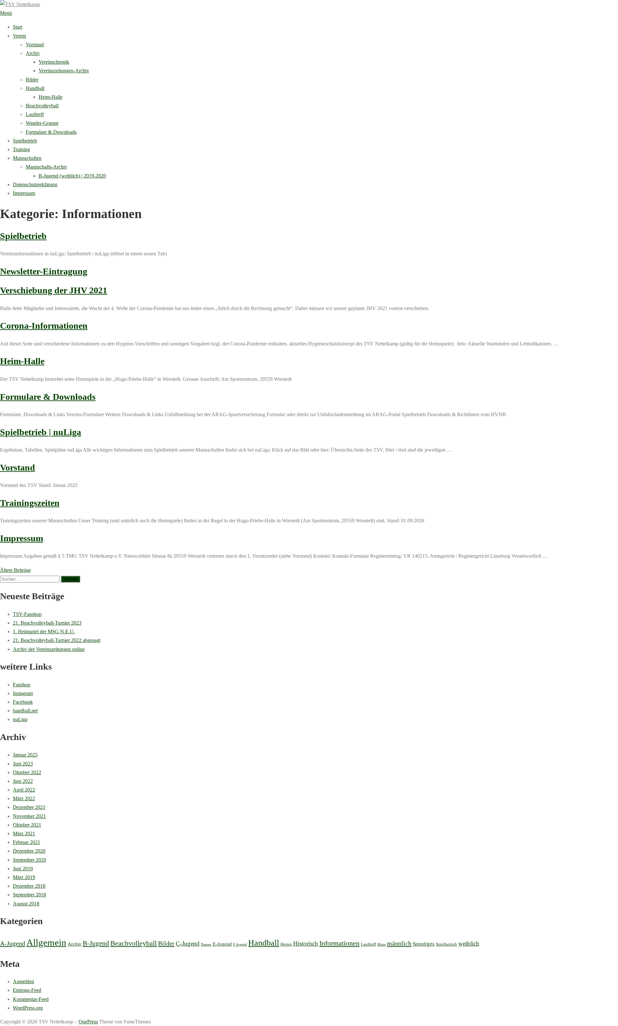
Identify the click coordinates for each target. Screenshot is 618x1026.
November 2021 (29, 816)
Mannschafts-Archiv (46, 166)
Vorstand (35, 44)
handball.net (25, 710)
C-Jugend (188, 943)
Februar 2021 (26, 842)
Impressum (24, 193)
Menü (6, 13)
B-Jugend (96, 943)
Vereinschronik (54, 62)
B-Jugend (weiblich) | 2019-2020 (72, 176)
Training (21, 149)
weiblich (468, 943)
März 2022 (24, 798)
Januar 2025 (25, 754)
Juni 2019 (23, 868)
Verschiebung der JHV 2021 (53, 290)
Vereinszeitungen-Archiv (64, 70)
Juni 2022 (23, 781)
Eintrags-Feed (27, 990)
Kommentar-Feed (31, 999)
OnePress (88, 1021)
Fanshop (21, 684)
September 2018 (29, 894)
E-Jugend (222, 944)
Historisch (305, 943)
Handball (35, 88)
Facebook (23, 702)
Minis (381, 944)
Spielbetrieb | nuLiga (40, 432)
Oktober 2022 (27, 772)
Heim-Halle (50, 97)
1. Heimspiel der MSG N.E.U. (44, 631)
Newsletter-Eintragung (43, 271)
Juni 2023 (23, 763)
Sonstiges (424, 944)
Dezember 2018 (29, 886)
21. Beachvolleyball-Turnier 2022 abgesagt (56, 640)
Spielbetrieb (25, 140)
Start (17, 27)
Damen (206, 944)
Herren (286, 944)
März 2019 (24, 877)
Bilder (32, 79)
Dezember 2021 (29, 807)
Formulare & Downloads (51, 132)
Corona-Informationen (44, 326)
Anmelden (23, 981)
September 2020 (29, 860)
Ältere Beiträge (15, 570)
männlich (399, 943)
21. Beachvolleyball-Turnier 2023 (47, 623)
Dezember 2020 (29, 851)
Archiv (33, 53)
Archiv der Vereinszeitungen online (49, 649)
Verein (19, 36)
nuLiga (20, 719)
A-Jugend (12, 943)
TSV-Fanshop (27, 614)
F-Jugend (240, 944)
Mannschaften (27, 158)
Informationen (339, 943)
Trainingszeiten (30, 503)
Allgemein (46, 942)
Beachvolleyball (42, 105)
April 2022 (24, 789)
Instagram (23, 693)
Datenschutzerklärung (35, 184)
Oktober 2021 (27, 825)
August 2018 (26, 903)
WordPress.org (28, 1008)
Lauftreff (35, 114)
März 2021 (24, 833)
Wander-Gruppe (42, 123)
